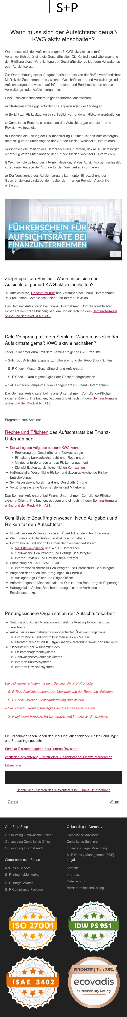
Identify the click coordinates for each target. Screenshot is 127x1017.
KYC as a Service (18, 867)
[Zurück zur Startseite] (63, 6)
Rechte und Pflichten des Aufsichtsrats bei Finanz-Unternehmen (63, 789)
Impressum (75, 874)
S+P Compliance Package (24, 889)
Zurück (13, 801)
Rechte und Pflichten (26, 432)
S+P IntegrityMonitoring (22, 874)
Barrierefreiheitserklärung (85, 887)
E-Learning (13, 765)
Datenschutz (76, 881)
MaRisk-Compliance (29, 547)
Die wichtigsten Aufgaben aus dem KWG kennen (45, 447)
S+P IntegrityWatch (19, 882)
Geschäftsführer (43, 292)
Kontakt (72, 867)
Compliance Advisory (82, 834)
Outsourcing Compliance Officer (28, 841)
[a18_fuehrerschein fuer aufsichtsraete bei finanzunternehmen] (63, 229)
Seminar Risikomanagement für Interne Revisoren (41, 748)
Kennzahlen (76, 467)
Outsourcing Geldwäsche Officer (29, 834)
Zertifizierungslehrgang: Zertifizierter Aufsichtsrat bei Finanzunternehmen (58, 756)
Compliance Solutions (82, 841)
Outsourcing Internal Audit (24, 848)
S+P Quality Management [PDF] (90, 854)
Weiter (114, 801)
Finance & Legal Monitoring (87, 848)
